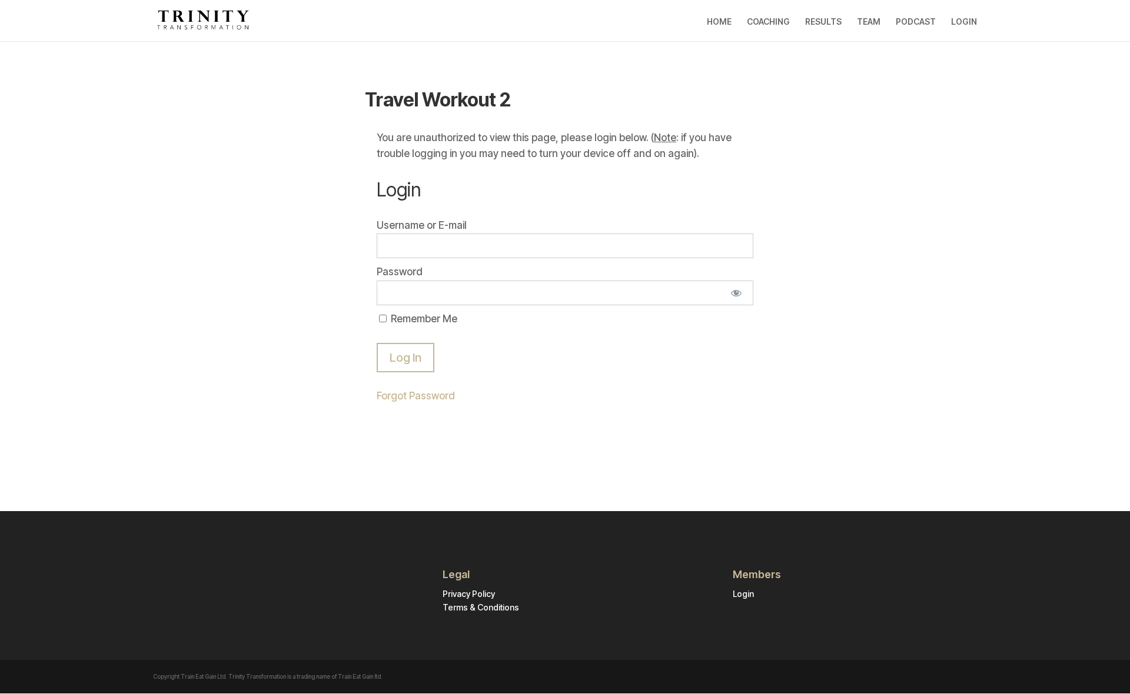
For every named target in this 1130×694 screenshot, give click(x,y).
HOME (719, 22)
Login (743, 594)
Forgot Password (416, 396)
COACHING (768, 22)
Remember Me (422, 319)
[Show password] (736, 293)
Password (400, 272)
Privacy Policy (469, 594)
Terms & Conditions (481, 607)
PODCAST (916, 22)
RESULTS (823, 22)
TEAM (868, 22)
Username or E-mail (422, 225)
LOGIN (964, 22)
